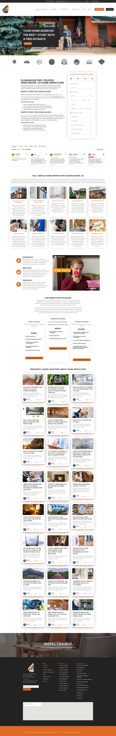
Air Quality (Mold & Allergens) (81, 340)
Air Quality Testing (58, 201)
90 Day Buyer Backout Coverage (79, 337)
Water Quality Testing (79, 343)
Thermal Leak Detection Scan (58, 338)
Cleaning (54, 9)
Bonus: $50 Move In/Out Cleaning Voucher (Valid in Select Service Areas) (80, 347)
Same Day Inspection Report (34, 339)
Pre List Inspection (58, 233)
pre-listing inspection (27, 115)
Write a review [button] (100, 149)
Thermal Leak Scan (38, 233)
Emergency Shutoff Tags (33, 350)
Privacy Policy (59, 732)
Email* (24, 684)
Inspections (45, 9)
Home (37, 9)
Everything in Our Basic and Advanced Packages (81, 333)
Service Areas (95, 1)
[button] (1, 35)
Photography (64, 9)
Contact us (67, 311)
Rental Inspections (77, 233)
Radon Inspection (77, 201)
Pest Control (75, 9)
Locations (86, 1)
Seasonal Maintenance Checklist (32, 346)
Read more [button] (14, 164)
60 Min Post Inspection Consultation (32, 342)
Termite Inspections (97, 201)
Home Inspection (30, 336)
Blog (84, 9)
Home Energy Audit (97, 233)
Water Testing (18, 233)
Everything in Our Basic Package (56, 332)
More (89, 9)
